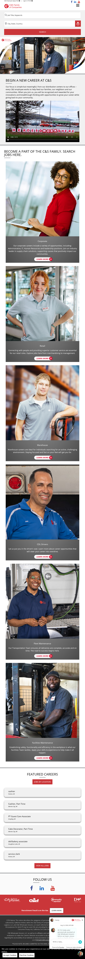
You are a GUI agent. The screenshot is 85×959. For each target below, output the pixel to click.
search (42, 32)
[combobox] (42, 15)
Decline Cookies (27, 955)
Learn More (43, 259)
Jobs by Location (42, 782)
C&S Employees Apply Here (11, 1)
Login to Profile (27, 1)
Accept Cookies (9, 955)
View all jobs (42, 865)
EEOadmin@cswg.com (43, 940)
